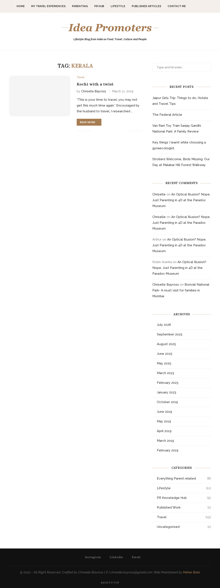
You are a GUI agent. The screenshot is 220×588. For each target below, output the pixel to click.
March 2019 (165, 441)
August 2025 (166, 344)
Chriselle (159, 194)
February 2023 (167, 383)
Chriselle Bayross (93, 91)
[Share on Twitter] (105, 131)
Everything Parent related (184, 478)
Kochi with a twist (95, 84)
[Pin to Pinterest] (109, 131)
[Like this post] (95, 131)
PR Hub (99, 6)
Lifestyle (118, 6)
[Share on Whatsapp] (114, 131)
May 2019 (164, 421)
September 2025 (169, 334)
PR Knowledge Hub (184, 498)
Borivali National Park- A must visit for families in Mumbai (180, 290)
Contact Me (177, 6)
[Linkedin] (201, 6)
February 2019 (167, 450)
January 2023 (166, 392)
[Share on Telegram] (119, 131)
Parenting (80, 6)
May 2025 (164, 363)
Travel (184, 517)
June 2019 (164, 412)
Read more (87, 122)
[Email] (206, 6)
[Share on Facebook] (100, 131)
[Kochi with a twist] (39, 96)
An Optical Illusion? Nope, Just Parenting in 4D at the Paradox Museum (181, 200)
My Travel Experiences (48, 6)
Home (21, 6)
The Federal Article (167, 115)
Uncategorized (184, 527)
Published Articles (146, 6)
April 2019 (164, 431)
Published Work (184, 507)
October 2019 (167, 402)
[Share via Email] (123, 131)
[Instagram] (197, 6)
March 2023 (165, 373)
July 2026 (164, 325)
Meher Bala (191, 572)
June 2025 (164, 354)
